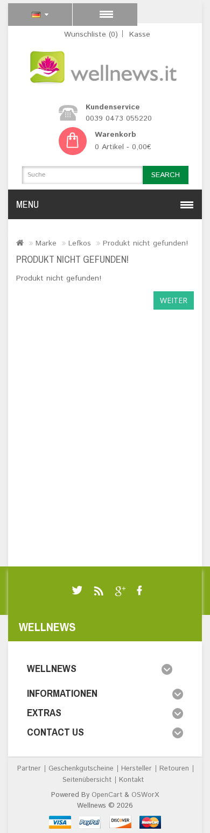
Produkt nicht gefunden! (145, 243)
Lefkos (79, 243)
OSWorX (145, 795)
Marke (46, 243)
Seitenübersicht (86, 780)
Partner (29, 769)
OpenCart (107, 795)
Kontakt (131, 780)
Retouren (174, 769)
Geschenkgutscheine (81, 769)
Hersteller (136, 769)
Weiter (173, 300)
